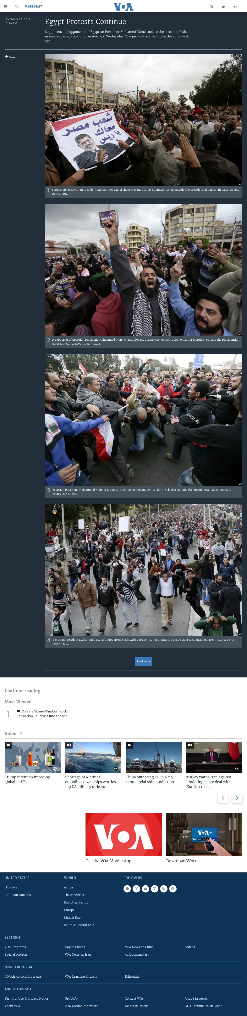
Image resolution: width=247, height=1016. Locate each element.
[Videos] (223, 7)
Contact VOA (134, 998)
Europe (69, 910)
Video (10, 734)
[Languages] (211, 7)
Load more (143, 661)
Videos (190, 947)
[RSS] (163, 888)
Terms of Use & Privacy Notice (26, 998)
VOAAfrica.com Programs (23, 976)
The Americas (74, 895)
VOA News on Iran (78, 954)
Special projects (16, 954)
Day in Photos (75, 947)
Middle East (33, 6)
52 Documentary (137, 954)
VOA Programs (15, 947)
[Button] (10, 58)
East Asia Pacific (76, 902)
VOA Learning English (81, 976)
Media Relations (137, 1006)
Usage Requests (196, 998)
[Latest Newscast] (235, 7)
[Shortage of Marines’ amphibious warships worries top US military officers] (93, 757)
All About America (18, 895)
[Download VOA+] (204, 834)
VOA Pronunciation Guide (203, 1006)
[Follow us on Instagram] (154, 888)
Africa (68, 887)
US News (11, 887)
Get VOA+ (72, 998)
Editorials (132, 976)
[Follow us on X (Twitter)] (136, 888)
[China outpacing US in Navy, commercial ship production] (154, 757)
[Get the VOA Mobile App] (123, 834)
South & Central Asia (79, 925)
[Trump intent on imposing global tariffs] (33, 757)
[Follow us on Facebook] (127, 888)
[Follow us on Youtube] (145, 888)
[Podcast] (173, 888)
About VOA (12, 1006)
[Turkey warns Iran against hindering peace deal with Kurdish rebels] (214, 757)
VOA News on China (139, 947)
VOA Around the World (81, 1006)
